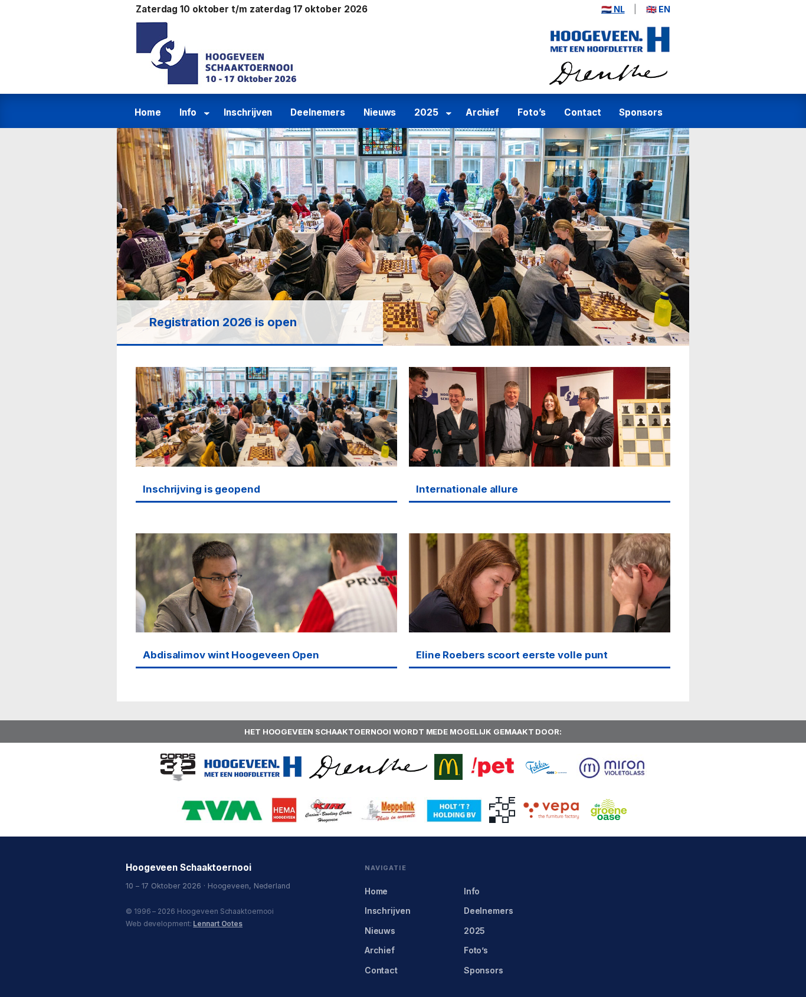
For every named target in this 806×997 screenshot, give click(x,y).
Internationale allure (467, 489)
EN (658, 9)
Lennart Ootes (218, 923)
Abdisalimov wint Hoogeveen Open (231, 655)
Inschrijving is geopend (201, 489)
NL (613, 9)
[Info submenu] (208, 113)
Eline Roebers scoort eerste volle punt (512, 655)
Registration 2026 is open (223, 322)
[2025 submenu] (450, 113)
